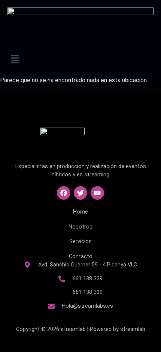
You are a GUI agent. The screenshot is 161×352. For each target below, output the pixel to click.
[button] (80, 59)
